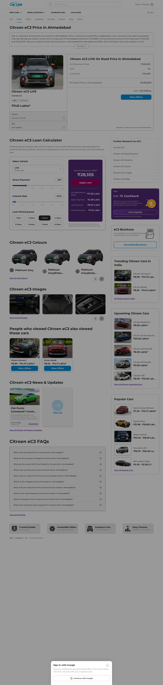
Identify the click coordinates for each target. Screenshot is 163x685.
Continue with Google (83, 678)
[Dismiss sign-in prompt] (81, 342)
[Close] (107, 665)
